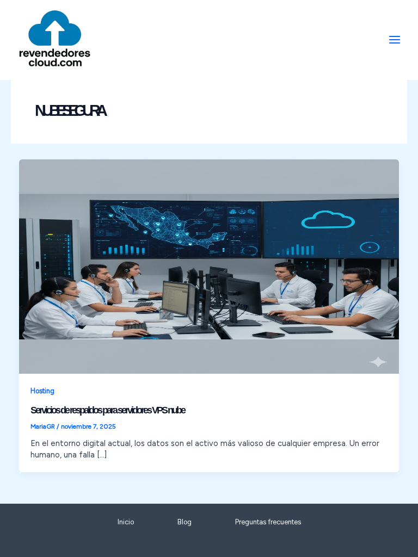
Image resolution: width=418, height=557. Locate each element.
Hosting (42, 391)
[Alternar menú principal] (394, 39)
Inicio (126, 522)
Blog (184, 522)
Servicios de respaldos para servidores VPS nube (107, 410)
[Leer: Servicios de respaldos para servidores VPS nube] (209, 266)
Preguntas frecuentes (268, 522)
